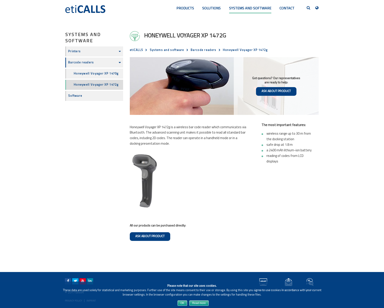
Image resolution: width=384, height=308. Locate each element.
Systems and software (250, 8)
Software (75, 95)
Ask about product (276, 91)
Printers (74, 51)
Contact (287, 8)
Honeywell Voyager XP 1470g (96, 73)
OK (182, 303)
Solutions (211, 8)
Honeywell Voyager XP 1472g (96, 84)
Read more (199, 303)
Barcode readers (81, 62)
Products (185, 8)
